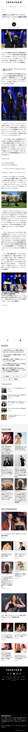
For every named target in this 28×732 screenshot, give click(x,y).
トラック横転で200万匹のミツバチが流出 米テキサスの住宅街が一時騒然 (13, 364)
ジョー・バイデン (15, 376)
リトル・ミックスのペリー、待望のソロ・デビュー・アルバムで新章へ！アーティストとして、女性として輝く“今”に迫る (7, 496)
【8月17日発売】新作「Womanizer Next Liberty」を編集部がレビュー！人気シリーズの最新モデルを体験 (13, 369)
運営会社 (3, 679)
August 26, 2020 (20, 169)
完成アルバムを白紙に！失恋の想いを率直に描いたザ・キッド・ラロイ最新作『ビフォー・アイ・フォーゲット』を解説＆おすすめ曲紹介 (21, 473)
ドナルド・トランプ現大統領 (14, 242)
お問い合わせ (23, 679)
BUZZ (18, 678)
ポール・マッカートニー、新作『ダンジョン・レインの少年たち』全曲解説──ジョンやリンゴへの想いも (7, 472)
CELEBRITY (23, 676)
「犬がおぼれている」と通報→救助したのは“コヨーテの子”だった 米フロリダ (13, 351)
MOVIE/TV (15, 676)
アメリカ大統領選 (6, 376)
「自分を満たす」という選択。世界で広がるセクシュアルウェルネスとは (20, 448)
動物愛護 (15, 379)
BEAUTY (11, 676)
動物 (9, 379)
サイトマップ (13, 680)
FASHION (7, 676)
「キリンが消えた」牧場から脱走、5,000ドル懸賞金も (13, 355)
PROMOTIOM (4, 445)
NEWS (3, 676)
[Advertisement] (14, 322)
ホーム (2, 6)
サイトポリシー (8, 679)
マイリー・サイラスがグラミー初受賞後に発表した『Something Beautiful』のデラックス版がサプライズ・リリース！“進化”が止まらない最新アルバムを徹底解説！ (20, 497)
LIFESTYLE (14, 678)
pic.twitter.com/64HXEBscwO (9, 165)
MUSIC (19, 676)
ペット (4, 379)
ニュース (6, 6)
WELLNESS (10, 678)
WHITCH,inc (19, 730)
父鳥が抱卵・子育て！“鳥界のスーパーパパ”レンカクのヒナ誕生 (13, 360)
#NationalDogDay (10, 163)
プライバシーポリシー (16, 679)
